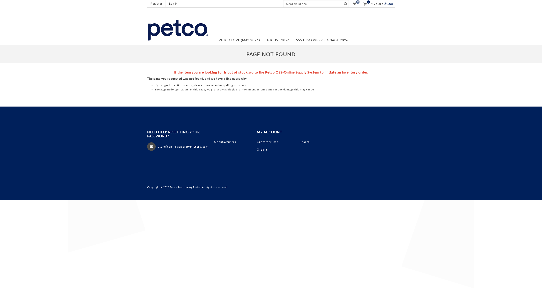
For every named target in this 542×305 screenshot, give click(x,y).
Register (156, 3)
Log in (173, 3)
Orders (262, 149)
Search (345, 3)
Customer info (268, 142)
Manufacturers (225, 142)
